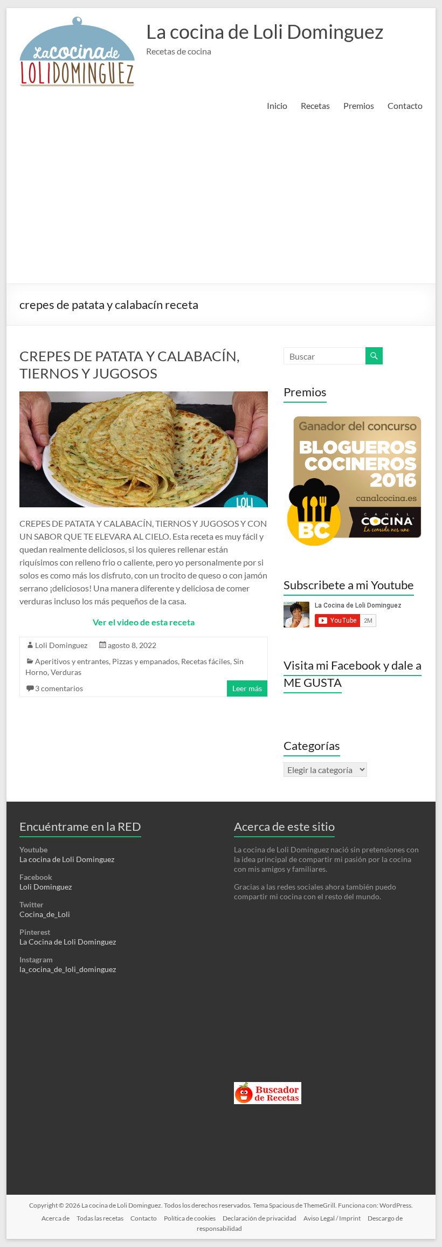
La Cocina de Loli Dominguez (67, 941)
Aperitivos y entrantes (72, 661)
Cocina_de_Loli (44, 914)
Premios (358, 105)
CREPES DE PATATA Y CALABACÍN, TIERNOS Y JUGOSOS (129, 364)
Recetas (315, 105)
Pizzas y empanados (145, 661)
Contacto (405, 105)
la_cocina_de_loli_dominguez (67, 969)
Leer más (247, 688)
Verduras (66, 672)
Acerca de (56, 1218)
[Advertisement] (221, 202)
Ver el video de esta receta (144, 622)
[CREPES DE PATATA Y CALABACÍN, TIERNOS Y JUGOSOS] (143, 396)
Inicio (277, 105)
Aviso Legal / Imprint (332, 1218)
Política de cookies (190, 1218)
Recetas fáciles (205, 661)
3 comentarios (59, 688)
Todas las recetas (100, 1218)
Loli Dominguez (61, 645)
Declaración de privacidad (259, 1218)
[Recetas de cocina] (267, 1086)
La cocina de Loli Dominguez (265, 31)
